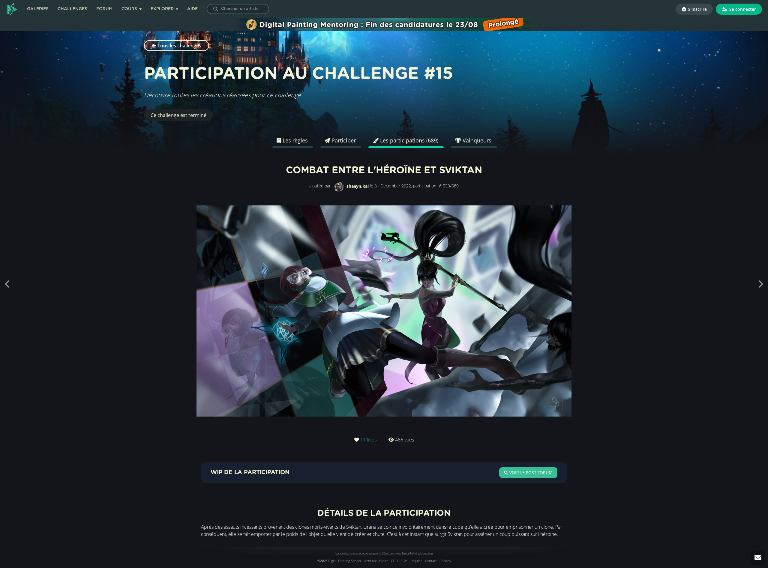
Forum (104, 9)
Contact (431, 560)
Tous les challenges (179, 45)
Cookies (445, 560)
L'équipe (416, 560)
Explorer (163, 9)
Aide (192, 9)
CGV (403, 560)
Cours (130, 9)
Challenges (72, 9)
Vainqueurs (476, 140)
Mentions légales (375, 560)
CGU (394, 560)
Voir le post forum (530, 472)
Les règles (294, 140)
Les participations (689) (408, 140)
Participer (343, 140)
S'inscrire (697, 9)
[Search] (215, 8)
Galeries (38, 9)
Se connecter (742, 9)
